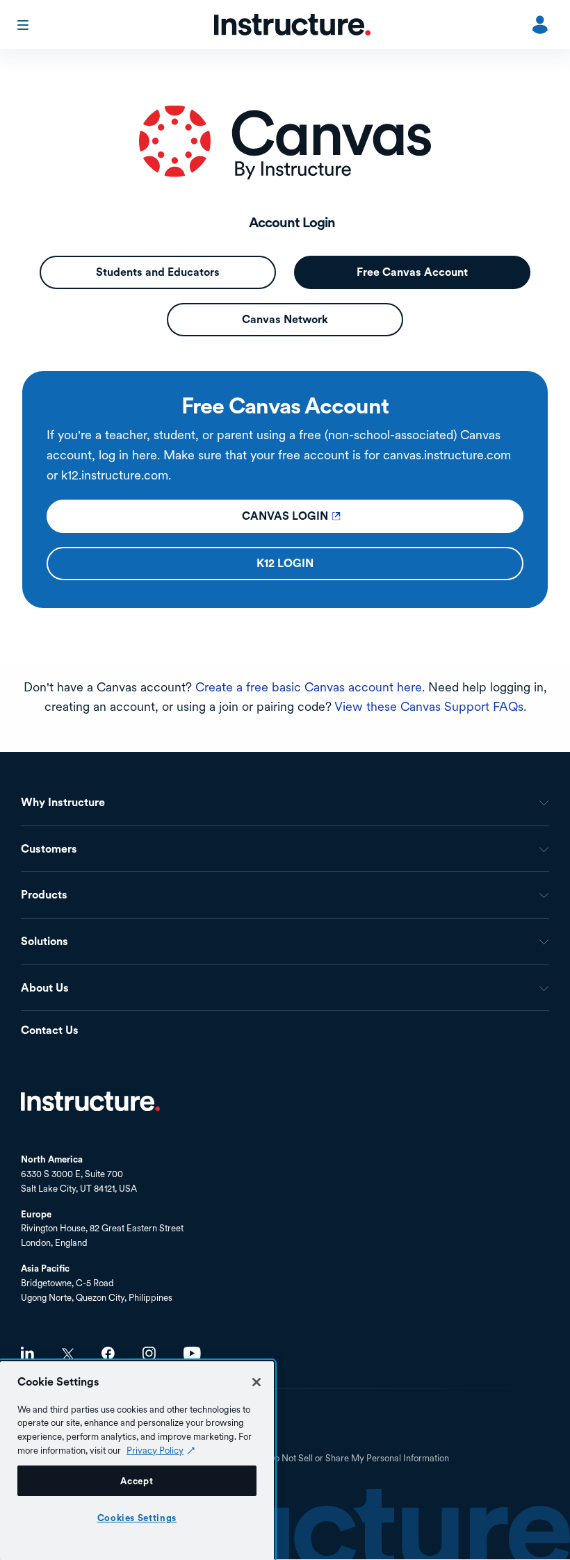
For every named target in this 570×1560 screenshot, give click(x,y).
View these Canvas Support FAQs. (430, 706)
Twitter (68, 1354)
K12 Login (346, 563)
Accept (136, 1480)
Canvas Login (346, 516)
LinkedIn (27, 1353)
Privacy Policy (155, 1450)
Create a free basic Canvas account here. (310, 687)
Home (90, 1101)
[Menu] (24, 25)
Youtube (192, 1353)
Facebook (108, 1353)
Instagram (149, 1353)
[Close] (256, 1382)
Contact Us (50, 1031)
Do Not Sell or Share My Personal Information (358, 1458)
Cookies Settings (137, 1517)
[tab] (157, 272)
